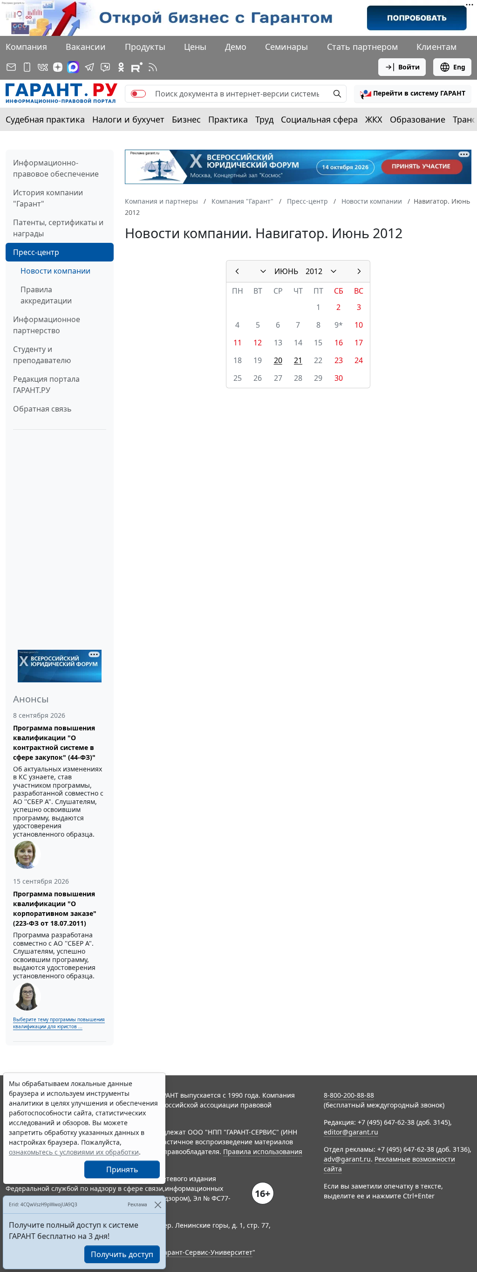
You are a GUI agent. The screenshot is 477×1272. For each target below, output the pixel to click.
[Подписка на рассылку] (11, 67)
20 (278, 360)
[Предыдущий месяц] (237, 271)
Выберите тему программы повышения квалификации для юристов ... (59, 1023)
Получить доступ (122, 1254)
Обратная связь (42, 409)
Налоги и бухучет (128, 119)
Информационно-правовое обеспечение (56, 168)
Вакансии (86, 46)
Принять (122, 1169)
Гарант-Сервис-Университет (206, 1252)
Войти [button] (409, 66)
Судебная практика (45, 119)
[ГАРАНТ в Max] (73, 67)
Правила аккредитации (46, 295)
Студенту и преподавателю (42, 354)
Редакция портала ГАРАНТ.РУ (46, 384)
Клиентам (436, 46)
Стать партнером (362, 46)
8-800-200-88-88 (349, 1095)
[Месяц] (263, 271)
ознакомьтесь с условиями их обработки (74, 1152)
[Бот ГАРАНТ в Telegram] (105, 67)
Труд (264, 119)
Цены (195, 46)
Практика (228, 119)
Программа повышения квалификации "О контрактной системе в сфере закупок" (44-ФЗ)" (54, 742)
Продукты (145, 46)
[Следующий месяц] (359, 271)
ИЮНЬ (286, 271)
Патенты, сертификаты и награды (58, 228)
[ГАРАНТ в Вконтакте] (42, 67)
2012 (314, 271)
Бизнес (186, 119)
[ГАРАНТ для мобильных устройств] (27, 67)
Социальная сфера (319, 119)
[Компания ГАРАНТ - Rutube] (137, 67)
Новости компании (55, 271)
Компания (26, 46)
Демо (235, 46)
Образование (417, 119)
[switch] (138, 93)
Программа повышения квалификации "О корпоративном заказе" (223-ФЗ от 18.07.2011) (54, 908)
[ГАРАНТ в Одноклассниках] (121, 67)
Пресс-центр (36, 252)
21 (298, 360)
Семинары (286, 46)
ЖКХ (373, 119)
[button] (412, 94)
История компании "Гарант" (48, 198)
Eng (459, 66)
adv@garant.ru (347, 1159)
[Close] (158, 1205)
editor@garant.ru (351, 1132)
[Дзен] (57, 67)
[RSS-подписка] (152, 67)
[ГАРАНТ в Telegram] (89, 67)
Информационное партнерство (46, 325)
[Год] (334, 271)
